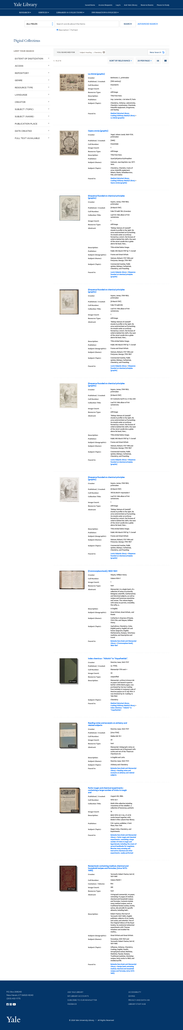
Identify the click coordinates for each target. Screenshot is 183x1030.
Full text (74, 30)
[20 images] (68, 735)
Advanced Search (148, 24)
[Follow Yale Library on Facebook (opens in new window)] (7, 1004)
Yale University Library (25, 5)
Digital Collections (27, 41)
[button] (128, 24)
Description (63, 30)
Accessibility (134, 992)
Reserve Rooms (147, 5)
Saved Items (90, 5)
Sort (119, 61)
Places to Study (163, 5)
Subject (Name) (24, 116)
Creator (20, 101)
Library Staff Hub (137, 1004)
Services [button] (42, 12)
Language (21, 94)
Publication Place (26, 123)
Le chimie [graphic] (96, 74)
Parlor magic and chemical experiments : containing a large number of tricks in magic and (107, 790)
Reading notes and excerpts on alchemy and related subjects (107, 724)
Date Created (23, 130)
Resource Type (24, 87)
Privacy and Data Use (139, 1000)
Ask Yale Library (130, 5)
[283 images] (68, 878)
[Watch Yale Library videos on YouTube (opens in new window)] (14, 1004)
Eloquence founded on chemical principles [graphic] (106, 197)
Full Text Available (27, 138)
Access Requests (105, 5)
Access (19, 65)
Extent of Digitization (29, 58)
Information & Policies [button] (104, 12)
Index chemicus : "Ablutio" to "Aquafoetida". (108, 658)
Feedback (72, 1004)
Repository (22, 72)
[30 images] (68, 670)
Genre (18, 80)
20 (144, 61)
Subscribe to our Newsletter (82, 1000)
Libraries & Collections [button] (69, 12)
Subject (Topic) (24, 109)
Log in (118, 5)
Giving (131, 996)
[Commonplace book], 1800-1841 (102, 571)
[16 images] (69, 800)
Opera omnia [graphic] (98, 131)
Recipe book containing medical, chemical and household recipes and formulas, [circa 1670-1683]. (108, 868)
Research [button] (24, 12)
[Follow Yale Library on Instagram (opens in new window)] (11, 1004)
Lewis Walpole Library (119, 272)
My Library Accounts (78, 996)
